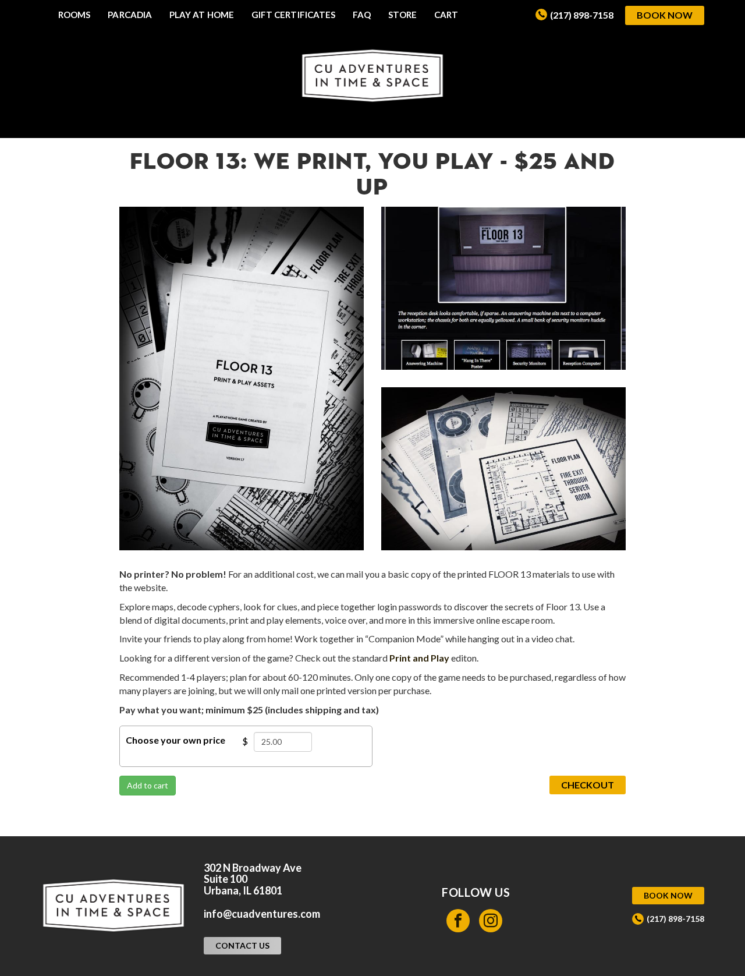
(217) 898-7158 (581, 14)
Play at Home (201, 14)
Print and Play (419, 657)
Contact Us (242, 945)
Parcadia (130, 14)
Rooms (74, 14)
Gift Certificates (293, 14)
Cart (446, 14)
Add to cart (147, 785)
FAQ (362, 14)
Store (402, 14)
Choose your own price (175, 739)
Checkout (587, 784)
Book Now (665, 14)
